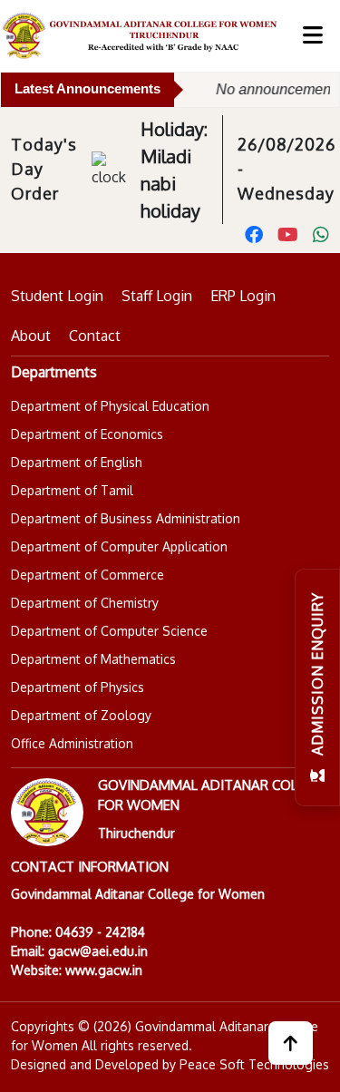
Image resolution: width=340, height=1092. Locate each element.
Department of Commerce (87, 574)
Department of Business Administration (125, 518)
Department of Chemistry (85, 602)
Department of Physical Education (110, 406)
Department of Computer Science (109, 631)
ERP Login (243, 296)
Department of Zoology (81, 715)
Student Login (57, 296)
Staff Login (156, 296)
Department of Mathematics (93, 659)
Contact (95, 336)
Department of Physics (77, 687)
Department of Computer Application (119, 546)
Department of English (76, 462)
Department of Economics (87, 434)
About (31, 336)
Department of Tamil (72, 490)
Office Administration (72, 743)
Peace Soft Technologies (254, 1064)
